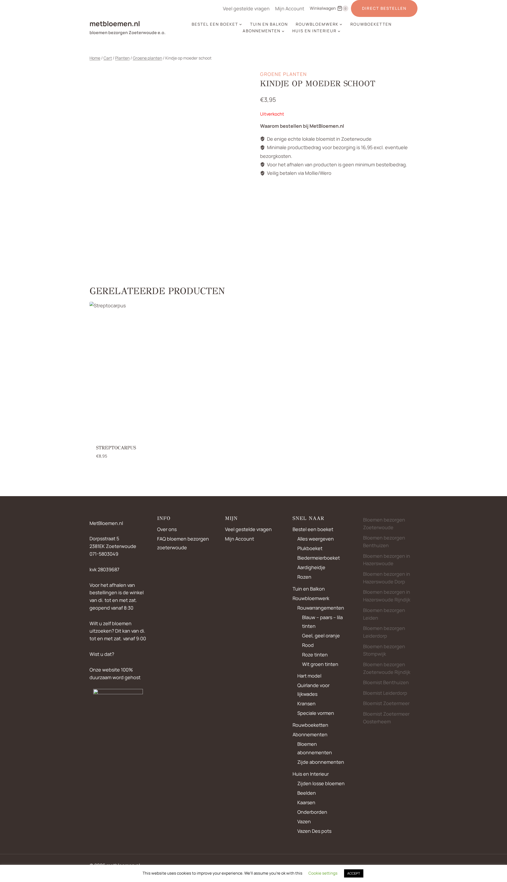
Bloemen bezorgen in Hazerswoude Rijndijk (386, 596)
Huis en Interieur (311, 774)
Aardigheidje (311, 567)
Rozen (304, 577)
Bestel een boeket (313, 529)
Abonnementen (310, 734)
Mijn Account (289, 8)
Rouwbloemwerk (311, 598)
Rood (308, 645)
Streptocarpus (116, 448)
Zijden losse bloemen (321, 783)
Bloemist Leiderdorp (385, 693)
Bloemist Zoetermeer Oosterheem (386, 718)
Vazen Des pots (314, 831)
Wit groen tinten (320, 664)
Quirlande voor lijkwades (313, 689)
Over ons (167, 529)
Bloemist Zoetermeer (386, 703)
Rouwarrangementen (320, 608)
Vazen (304, 821)
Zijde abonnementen (320, 762)
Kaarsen (306, 802)
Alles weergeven (315, 539)
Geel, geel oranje (321, 635)
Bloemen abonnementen (314, 748)
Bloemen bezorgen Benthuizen (384, 541)
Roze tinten (315, 654)
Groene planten (283, 74)
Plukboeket (309, 548)
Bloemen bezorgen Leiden (384, 614)
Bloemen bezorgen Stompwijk (384, 650)
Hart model (309, 676)
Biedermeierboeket (318, 558)
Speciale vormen (315, 713)
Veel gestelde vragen (246, 8)
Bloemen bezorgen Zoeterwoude (384, 524)
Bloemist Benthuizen (386, 682)
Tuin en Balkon (269, 24)
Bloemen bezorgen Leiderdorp (384, 632)
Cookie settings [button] (322, 873)
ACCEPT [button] (353, 873)
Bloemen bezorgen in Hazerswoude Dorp (386, 578)
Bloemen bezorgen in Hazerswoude (386, 560)
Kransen (306, 703)
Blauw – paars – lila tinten (322, 621)
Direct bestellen (384, 8)
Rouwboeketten (371, 24)
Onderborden (312, 812)
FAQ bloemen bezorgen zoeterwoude (183, 543)
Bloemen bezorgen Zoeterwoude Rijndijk (386, 668)
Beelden (306, 793)
